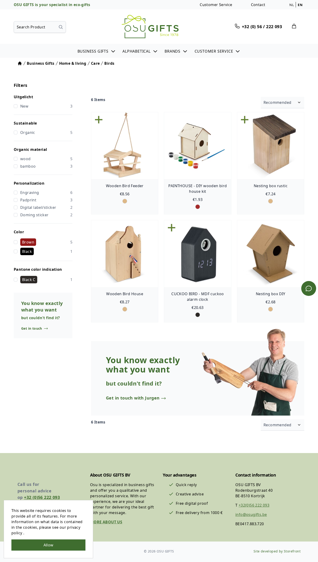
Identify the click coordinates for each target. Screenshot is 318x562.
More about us (106, 522)
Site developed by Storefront (277, 551)
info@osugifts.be (251, 514)
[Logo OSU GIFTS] (150, 26)
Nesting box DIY (270, 293)
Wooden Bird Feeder (125, 185)
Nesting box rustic (271, 185)
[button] (97, 51)
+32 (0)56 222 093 (42, 497)
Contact (258, 4)
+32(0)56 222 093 (254, 505)
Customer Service (216, 4)
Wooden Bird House (124, 293)
